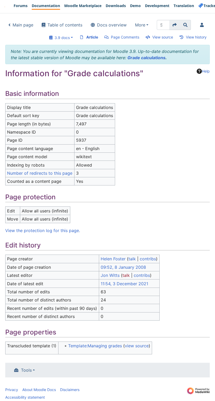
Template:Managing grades (95, 345)
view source (137, 345)
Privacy (11, 389)
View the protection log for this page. (42, 230)
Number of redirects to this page (39, 173)
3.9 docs (61, 37)
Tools (26, 370)
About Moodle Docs (39, 389)
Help (206, 71)
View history (196, 37)
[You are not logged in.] (203, 25)
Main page (23, 25)
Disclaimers (69, 389)
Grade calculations (146, 57)
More (140, 25)
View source (162, 37)
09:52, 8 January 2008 (123, 267)
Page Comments (125, 37)
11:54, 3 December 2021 (124, 283)
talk (132, 258)
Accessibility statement (25, 397)
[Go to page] (174, 25)
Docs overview (112, 25)
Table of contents (64, 25)
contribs (148, 258)
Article (92, 37)
